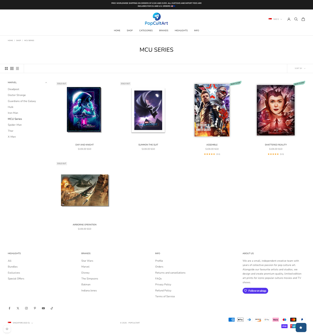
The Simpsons (89, 278)
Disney (85, 273)
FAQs (158, 278)
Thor (10, 131)
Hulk (10, 107)
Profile (159, 261)
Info (196, 30)
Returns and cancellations (170, 273)
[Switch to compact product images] (17, 68)
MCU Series (29, 40)
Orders (159, 267)
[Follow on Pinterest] (35, 308)
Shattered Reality (276, 144)
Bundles (13, 267)
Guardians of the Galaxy (22, 101)
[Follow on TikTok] (51, 308)
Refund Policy (163, 290)
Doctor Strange (17, 95)
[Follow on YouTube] (43, 308)
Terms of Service (165, 296)
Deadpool (13, 89)
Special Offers (16, 278)
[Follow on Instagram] (26, 308)
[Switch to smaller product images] (11, 68)
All (9, 261)
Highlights (181, 30)
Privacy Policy (163, 284)
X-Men (12, 136)
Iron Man (13, 113)
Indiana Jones (89, 290)
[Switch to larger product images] (6, 68)
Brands (163, 30)
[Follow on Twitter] (18, 308)
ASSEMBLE (212, 144)
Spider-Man (15, 124)
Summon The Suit (148, 144)
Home (117, 30)
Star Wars (87, 261)
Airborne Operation (85, 224)
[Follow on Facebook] (9, 308)
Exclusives (14, 273)
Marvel (85, 267)
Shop (130, 30)
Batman (85, 284)
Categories (146, 30)
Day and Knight (84, 144)
